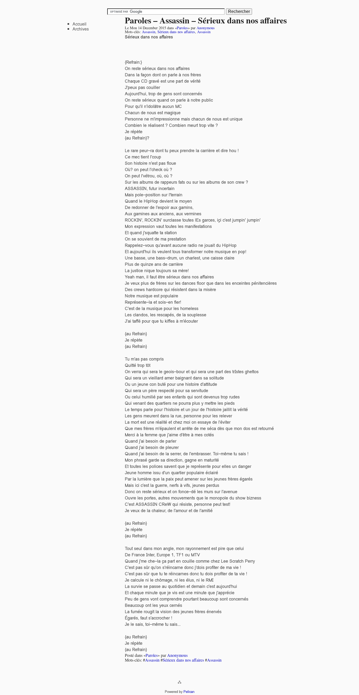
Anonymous (206, 27)
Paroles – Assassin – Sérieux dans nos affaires (206, 20)
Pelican (188, 691)
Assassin (148, 31)
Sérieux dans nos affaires (176, 31)
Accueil (79, 24)
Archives (81, 29)
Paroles (182, 27)
